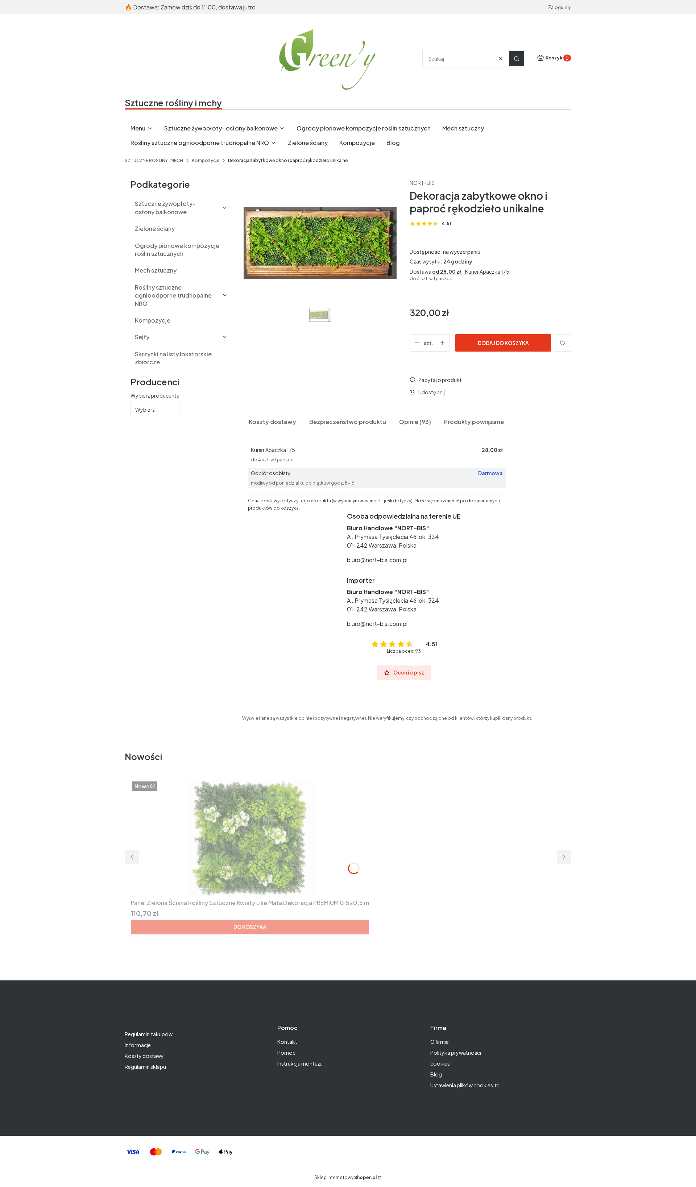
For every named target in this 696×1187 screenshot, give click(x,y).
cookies (440, 1063)
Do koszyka (249, 927)
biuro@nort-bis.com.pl (377, 560)
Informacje (138, 1045)
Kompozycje (205, 160)
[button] (516, 58)
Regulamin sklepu (145, 1066)
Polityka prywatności (455, 1052)
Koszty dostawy (144, 1056)
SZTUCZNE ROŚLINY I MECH (154, 160)
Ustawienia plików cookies (462, 1085)
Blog (436, 1074)
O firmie (439, 1041)
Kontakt (287, 1041)
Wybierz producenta (154, 395)
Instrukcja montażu (300, 1063)
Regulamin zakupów (149, 1034)
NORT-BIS (422, 182)
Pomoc (286, 1052)
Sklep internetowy (345, 1177)
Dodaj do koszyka (503, 343)
